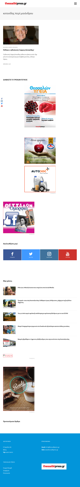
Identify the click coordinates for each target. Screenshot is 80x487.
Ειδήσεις (5, 47)
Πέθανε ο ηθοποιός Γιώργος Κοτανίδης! (18, 50)
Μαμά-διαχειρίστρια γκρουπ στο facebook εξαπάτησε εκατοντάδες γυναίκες (43, 326)
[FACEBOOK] (2, 99)
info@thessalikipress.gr (52, 447)
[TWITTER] (2, 103)
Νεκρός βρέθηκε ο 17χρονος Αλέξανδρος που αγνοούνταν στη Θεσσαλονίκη (43, 339)
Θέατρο (10, 47)
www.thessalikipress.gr (51, 450)
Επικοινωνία (6, 473)
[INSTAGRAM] (2, 101)
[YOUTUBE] (2, 106)
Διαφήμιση (6, 470)
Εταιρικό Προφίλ (7, 468)
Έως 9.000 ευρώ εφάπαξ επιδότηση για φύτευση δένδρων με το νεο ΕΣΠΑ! (43, 313)
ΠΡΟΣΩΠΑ (15, 47)
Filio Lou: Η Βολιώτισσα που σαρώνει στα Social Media (36, 287)
